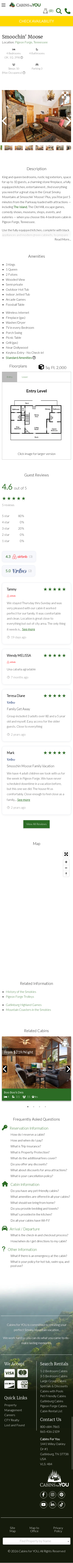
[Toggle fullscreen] (66, 854)
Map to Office (34, 1529)
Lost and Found (14, 1425)
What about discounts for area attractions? (39, 1170)
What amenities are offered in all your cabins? (40, 1196)
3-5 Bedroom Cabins (54, 1376)
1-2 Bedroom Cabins (54, 1371)
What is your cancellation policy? (32, 1176)
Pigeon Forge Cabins (53, 1406)
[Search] (59, 11)
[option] (36, 116)
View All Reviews (36, 824)
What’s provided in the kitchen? (31, 1214)
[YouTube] (43, 1504)
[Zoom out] (66, 868)
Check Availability (36, 21)
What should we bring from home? (33, 1202)
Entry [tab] (9, 376)
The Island (20, 207)
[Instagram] (52, 1494)
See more (28, 629)
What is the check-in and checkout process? (39, 1235)
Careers (9, 1415)
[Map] (36, 907)
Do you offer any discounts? (29, 1164)
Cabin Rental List (51, 1411)
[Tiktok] (61, 1504)
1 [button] (28, 1107)
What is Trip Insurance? (26, 1146)
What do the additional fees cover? (33, 1158)
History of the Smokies (21, 991)
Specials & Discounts (54, 1386)
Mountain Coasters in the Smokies (28, 1009)
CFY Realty (11, 1420)
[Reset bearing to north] (66, 874)
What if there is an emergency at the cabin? (39, 1256)
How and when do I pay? (27, 1140)
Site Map (13, 1529)
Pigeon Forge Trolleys (20, 996)
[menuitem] (49, 11)
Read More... (63, 239)
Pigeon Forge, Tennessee (31, 42)
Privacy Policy (58, 1529)
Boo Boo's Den (13, 1092)
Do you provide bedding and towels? (34, 1208)
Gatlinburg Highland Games (24, 1005)
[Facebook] (43, 1494)
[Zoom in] (66, 862)
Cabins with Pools (51, 1391)
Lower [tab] (25, 376)
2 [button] (34, 1107)
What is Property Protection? (30, 1152)
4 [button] (45, 1107)
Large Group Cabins (53, 1381)
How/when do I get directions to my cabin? (39, 1241)
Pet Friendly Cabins (53, 1396)
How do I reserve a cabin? (28, 1134)
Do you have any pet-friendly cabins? (35, 1190)
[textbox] (36, 1541)
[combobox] (36, 1541)
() (51, 11)
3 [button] (39, 1107)
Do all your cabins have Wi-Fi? (30, 1220)
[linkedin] (52, 1504)
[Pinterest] (61, 1494)
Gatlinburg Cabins (51, 1401)
